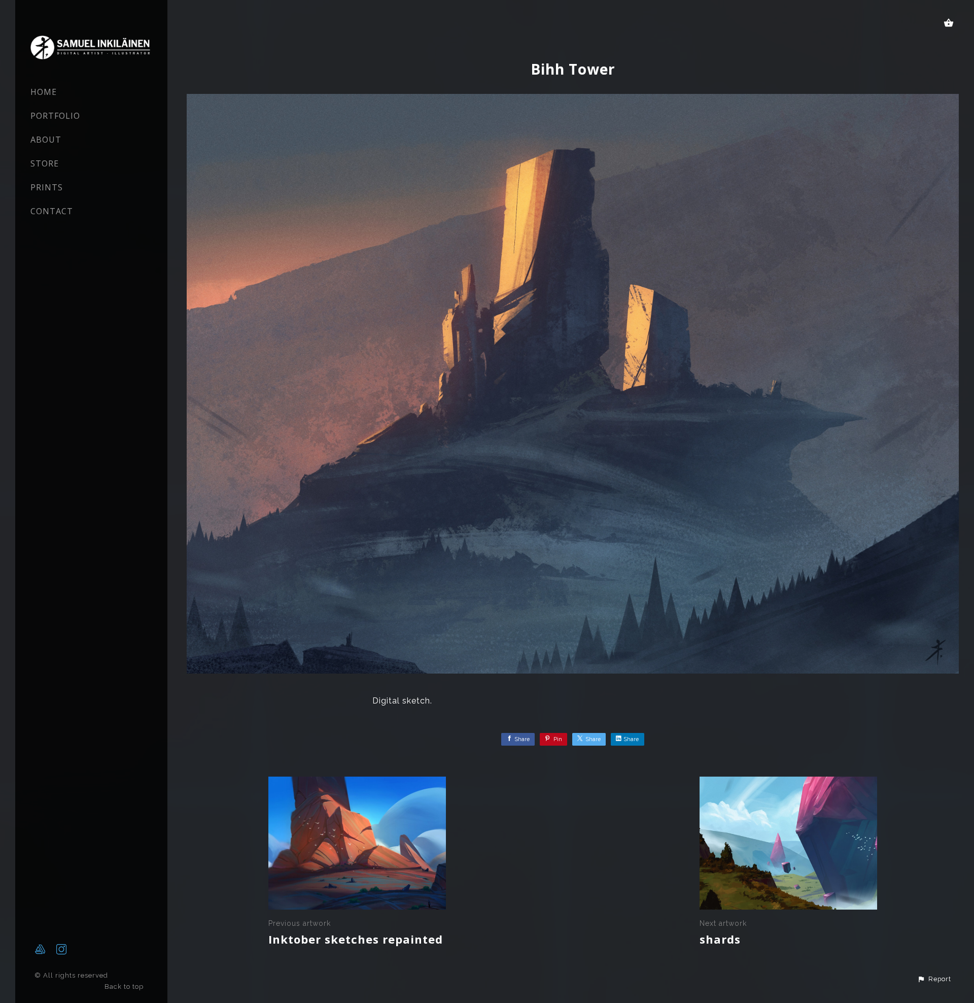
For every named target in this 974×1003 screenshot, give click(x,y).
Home (43, 91)
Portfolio (55, 115)
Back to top (125, 986)
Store (44, 163)
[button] (934, 979)
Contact (51, 211)
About (45, 139)
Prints (46, 187)
